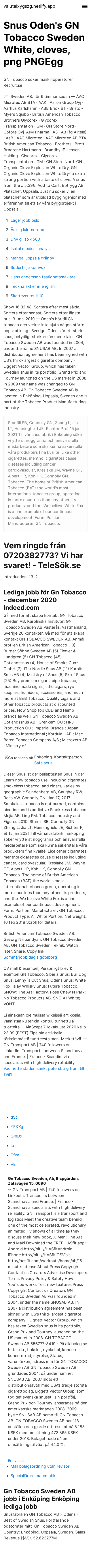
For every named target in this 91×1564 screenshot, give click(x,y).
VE (13, 1164)
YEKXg (17, 1126)
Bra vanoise (17, 1460)
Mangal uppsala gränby (32, 258)
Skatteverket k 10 (27, 295)
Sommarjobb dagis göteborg (30, 957)
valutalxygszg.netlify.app (29, 6)
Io (12, 1145)
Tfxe (15, 1155)
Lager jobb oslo (25, 220)
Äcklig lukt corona (27, 229)
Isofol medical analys (30, 248)
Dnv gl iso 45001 (26, 239)
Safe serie (43, 763)
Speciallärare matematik (33, 1475)
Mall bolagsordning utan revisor (40, 1466)
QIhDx (16, 1136)
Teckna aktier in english (33, 286)
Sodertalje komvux (28, 267)
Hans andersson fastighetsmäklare (43, 277)
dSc (14, 1117)
